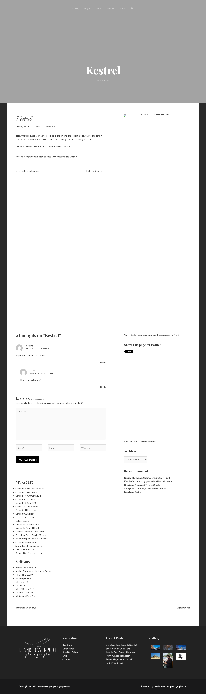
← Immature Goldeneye (27, 171)
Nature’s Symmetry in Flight (156, 478)
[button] (132, 8)
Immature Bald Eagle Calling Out (121, 645)
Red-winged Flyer (114, 663)
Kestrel (137, 492)
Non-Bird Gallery (70, 652)
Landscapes (68, 648)
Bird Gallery (68, 645)
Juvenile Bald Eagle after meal (120, 652)
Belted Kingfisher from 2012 (119, 659)
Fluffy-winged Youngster (118, 655)
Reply (103, 362)
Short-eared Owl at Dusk (118, 648)
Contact (66, 659)
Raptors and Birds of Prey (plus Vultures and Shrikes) (51, 156)
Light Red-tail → (94, 171)
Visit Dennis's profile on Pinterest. (140, 441)
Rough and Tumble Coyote (147, 485)
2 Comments (48, 126)
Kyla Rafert (130, 481)
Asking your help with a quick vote (155, 481)
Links (64, 655)
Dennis (37, 126)
